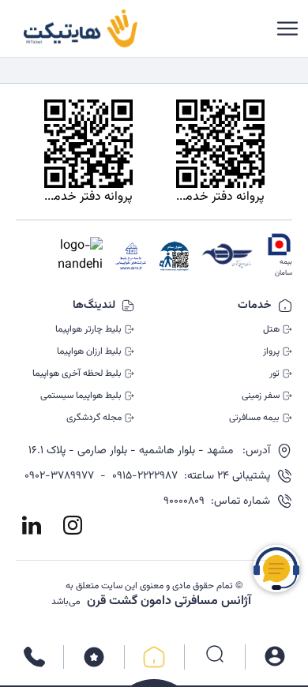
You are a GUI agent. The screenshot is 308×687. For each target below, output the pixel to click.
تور (274, 373)
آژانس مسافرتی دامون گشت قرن (169, 601)
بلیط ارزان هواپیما (89, 351)
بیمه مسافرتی (254, 417)
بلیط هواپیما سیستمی (81, 395)
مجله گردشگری (94, 417)
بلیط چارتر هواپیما (88, 329)
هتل (271, 329)
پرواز (271, 351)
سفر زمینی (261, 395)
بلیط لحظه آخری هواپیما (77, 373)
